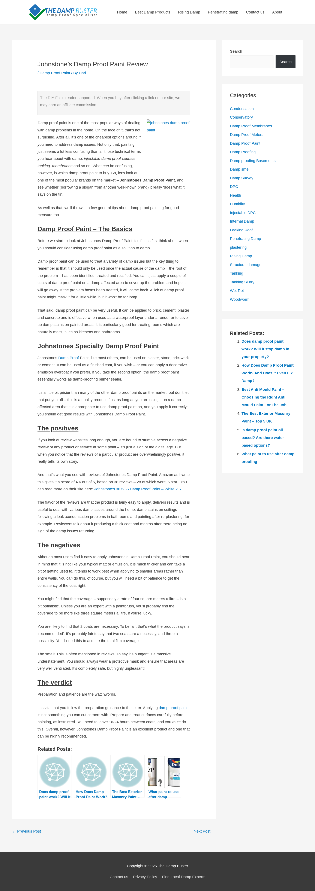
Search (236, 51)
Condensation (242, 109)
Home (122, 12)
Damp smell (240, 169)
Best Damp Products (152, 12)
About (277, 12)
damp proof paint (173, 708)
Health (235, 195)
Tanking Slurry (242, 282)
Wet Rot (237, 291)
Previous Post (26, 831)
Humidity (237, 204)
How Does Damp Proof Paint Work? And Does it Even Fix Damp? (268, 373)
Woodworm (239, 299)
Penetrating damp (223, 12)
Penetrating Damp (245, 239)
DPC (234, 186)
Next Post (204, 831)
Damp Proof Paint (55, 73)
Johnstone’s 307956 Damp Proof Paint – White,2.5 (137, 489)
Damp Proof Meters (246, 134)
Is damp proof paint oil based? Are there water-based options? (263, 438)
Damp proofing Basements (253, 161)
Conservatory (241, 117)
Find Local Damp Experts (183, 877)
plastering (238, 247)
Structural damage (245, 265)
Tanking (236, 273)
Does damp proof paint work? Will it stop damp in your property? (265, 349)
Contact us (255, 12)
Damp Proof (68, 358)
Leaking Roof (241, 230)
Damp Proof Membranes (251, 126)
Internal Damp (242, 221)
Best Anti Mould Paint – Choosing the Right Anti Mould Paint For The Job (264, 397)
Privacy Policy (145, 877)
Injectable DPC (243, 213)
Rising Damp (189, 12)
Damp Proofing (243, 152)
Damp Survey (241, 178)
